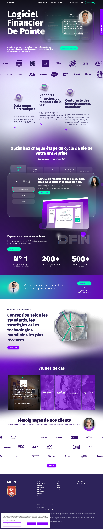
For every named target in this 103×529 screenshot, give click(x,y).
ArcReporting (40, 487)
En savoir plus (44, 192)
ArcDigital (39, 493)
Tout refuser (31, 523)
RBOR (58, 487)
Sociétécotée (18, 169)
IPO (58, 483)
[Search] (65, 2)
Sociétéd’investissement (84, 170)
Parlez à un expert (84, 283)
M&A (58, 485)
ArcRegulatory (40, 491)
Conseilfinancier (51, 170)
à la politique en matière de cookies (84, 513)
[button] (21, 128)
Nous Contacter (81, 483)
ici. (61, 519)
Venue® (39, 495)
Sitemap (60, 521)
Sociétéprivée (35, 170)
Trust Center (80, 481)
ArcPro (39, 489)
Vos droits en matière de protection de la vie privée (12, 524)
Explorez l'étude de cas (24, 403)
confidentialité (72, 513)
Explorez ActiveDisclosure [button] (69, 48)
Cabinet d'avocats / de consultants (68, 170)
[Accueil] (10, 2)
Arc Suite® (39, 485)
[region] (24, 392)
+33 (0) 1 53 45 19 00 (84, 292)
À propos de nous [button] (14, 249)
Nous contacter (90, 2)
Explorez (51, 465)
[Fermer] (47, 514)
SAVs (58, 489)
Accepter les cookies (42, 523)
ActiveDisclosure (41, 483)
